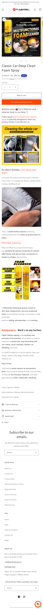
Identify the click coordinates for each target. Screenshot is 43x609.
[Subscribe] (35, 452)
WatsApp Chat (10, 567)
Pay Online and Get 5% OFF (21, 102)
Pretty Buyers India (18, 607)
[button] (2, 9)
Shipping (11, 79)
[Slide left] (16, 60)
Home (7, 519)
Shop (6, 525)
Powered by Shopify (28, 607)
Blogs (7, 540)
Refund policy (10, 505)
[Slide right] (26, 60)
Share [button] (6, 422)
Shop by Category (11, 530)
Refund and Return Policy (14, 484)
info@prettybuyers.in (13, 562)
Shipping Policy (10, 489)
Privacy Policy (10, 479)
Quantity (4, 83)
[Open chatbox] (38, 604)
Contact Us (9, 474)
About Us (8, 468)
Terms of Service (11, 495)
